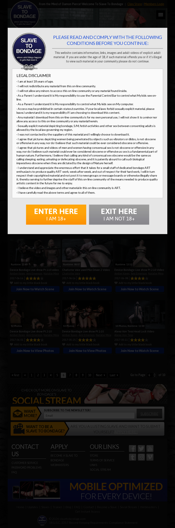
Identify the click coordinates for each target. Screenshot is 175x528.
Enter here (56, 214)
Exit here (119, 214)
